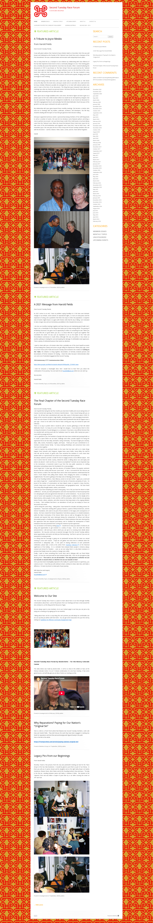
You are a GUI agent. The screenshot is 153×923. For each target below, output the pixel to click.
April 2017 (95, 157)
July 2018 (95, 134)
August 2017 (96, 153)
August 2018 (96, 132)
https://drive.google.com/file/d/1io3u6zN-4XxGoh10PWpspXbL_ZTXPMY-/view (56, 364)
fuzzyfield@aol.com (68, 371)
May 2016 (95, 176)
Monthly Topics (58, 21)
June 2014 (95, 213)
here (58, 526)
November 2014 (97, 202)
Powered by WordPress (112, 915)
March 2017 (96, 159)
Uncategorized (43, 287)
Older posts (38, 905)
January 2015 (96, 198)
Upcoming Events (71, 21)
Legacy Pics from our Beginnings (52, 755)
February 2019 (97, 121)
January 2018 (96, 145)
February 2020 (97, 102)
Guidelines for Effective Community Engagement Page (56, 620)
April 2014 (95, 217)
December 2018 (97, 125)
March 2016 (96, 181)
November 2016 (97, 168)
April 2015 (95, 191)
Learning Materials (70, 25)
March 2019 (96, 119)
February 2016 (97, 183)
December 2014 (97, 200)
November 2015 (97, 185)
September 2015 (97, 187)
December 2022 (97, 89)
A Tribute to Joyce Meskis (48, 38)
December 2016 (97, 166)
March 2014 (96, 219)
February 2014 (97, 221)
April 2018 (95, 138)
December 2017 (97, 147)
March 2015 (96, 193)
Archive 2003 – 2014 (85, 25)
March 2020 (96, 100)
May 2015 (95, 189)
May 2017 (95, 155)
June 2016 (95, 174)
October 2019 (96, 111)
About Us (82, 21)
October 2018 (96, 130)
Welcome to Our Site (45, 595)
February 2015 (97, 196)
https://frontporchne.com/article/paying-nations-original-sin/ (56, 742)
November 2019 (97, 108)
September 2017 (97, 151)
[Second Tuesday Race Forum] (40, 17)
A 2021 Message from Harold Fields (53, 304)
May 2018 (95, 136)
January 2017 (96, 164)
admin (62, 287)
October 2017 (96, 149)
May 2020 (95, 98)
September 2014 (97, 206)
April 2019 (95, 117)
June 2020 (95, 96)
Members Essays (45, 21)
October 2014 (96, 204)
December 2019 (97, 106)
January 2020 (96, 104)
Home (35, 21)
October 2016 (96, 170)
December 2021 (97, 91)
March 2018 (96, 140)
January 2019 (96, 123)
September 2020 (97, 93)
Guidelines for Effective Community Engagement (47, 25)
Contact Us (92, 21)
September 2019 (97, 113)
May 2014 (95, 215)
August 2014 (96, 208)
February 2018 (97, 142)
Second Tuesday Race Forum (64, 7)
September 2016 (97, 172)
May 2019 (95, 115)
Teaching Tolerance (71, 545)
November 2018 (97, 128)
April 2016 (95, 179)
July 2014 (95, 210)
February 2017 (97, 162)
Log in (35, 915)
